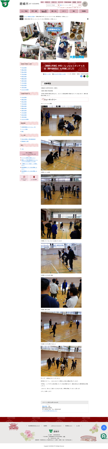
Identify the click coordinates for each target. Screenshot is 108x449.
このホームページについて (56, 425)
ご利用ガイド (47, 2)
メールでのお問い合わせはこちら (49, 410)
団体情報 (23, 123)
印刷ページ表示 (47, 74)
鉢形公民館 (24, 85)
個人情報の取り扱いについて (34, 425)
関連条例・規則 (25, 141)
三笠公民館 (24, 83)
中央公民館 (24, 67)
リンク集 (23, 135)
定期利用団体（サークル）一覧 (29, 127)
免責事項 (45, 425)
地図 (64, 436)
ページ (66, 5)
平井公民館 (24, 74)
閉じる (87, 19)
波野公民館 (24, 80)
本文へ (42, 2)
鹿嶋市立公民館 (31, 16)
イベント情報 (25, 129)
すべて (62, 5)
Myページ (79, 2)
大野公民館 (24, 87)
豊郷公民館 (44, 406)
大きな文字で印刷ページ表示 (60, 74)
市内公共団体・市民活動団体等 (29, 139)
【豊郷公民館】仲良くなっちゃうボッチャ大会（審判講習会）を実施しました (40, 19)
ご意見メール (54, 2)
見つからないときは (24, 179)
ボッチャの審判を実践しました (29, 157)
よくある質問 (34, 179)
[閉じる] (107, 433)
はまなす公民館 (25, 89)
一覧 (23, 149)
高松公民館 (24, 72)
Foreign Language (68, 2)
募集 (23, 131)
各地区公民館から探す (26, 64)
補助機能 (74, 2)
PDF (70, 5)
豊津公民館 (24, 76)
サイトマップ (60, 2)
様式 (22, 145)
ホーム (25, 16)
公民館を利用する (25, 93)
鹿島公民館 (24, 70)
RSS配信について (68, 425)
